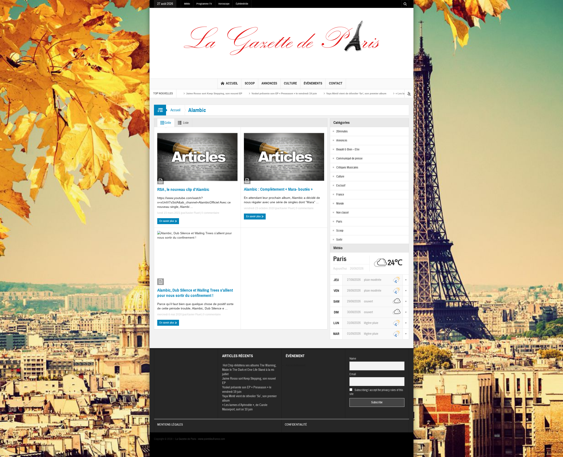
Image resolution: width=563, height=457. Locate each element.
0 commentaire (210, 212)
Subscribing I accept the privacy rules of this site (376, 392)
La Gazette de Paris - (185, 439)
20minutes (342, 131)
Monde (340, 204)
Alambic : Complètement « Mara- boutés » (278, 189)
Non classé (342, 213)
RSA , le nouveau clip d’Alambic (183, 189)
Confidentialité (296, 425)
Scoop (250, 83)
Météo (187, 3)
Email (352, 374)
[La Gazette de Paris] (281, 42)
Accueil (232, 83)
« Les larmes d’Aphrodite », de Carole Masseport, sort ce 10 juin (383, 93)
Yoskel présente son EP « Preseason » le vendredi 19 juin (235, 93)
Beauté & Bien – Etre (347, 150)
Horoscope (223, 3)
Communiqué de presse (349, 159)
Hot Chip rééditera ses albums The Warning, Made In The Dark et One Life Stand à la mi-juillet (249, 369)
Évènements (313, 83)
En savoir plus (167, 221)
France (340, 195)
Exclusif (340, 186)
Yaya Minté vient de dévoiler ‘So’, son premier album (307, 93)
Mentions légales (170, 425)
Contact (335, 83)
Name (352, 359)
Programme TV (204, 3)
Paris (339, 222)
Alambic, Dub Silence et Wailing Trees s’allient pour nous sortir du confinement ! (195, 293)
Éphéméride (242, 3)
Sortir (339, 240)
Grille (168, 123)
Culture (290, 83)
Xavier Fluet (192, 212)
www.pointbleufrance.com (211, 439)
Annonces (269, 83)
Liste (186, 123)
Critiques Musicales (347, 168)
